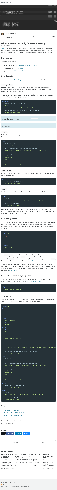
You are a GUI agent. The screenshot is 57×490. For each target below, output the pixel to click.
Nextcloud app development (28, 65)
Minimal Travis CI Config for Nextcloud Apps (24, 43)
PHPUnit (16, 71)
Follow (53, 36)
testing (20, 420)
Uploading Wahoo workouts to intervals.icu (7, 456)
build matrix (34, 261)
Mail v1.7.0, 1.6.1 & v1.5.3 (20, 455)
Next (42, 442)
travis (25, 420)
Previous (15, 442)
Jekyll (19, 486)
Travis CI (4, 48)
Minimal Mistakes (25, 486)
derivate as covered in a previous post (34, 71)
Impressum (4, 482)
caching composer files (34, 281)
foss (8, 420)
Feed (4, 484)
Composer (20, 68)
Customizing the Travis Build (13, 415)
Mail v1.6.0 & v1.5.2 (35, 454)
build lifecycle (18, 80)
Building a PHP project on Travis (14, 412)
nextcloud (14, 420)
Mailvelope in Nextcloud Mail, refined (48, 456)
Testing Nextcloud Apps (11, 410)
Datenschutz (13, 482)
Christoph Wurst (6, 2)
